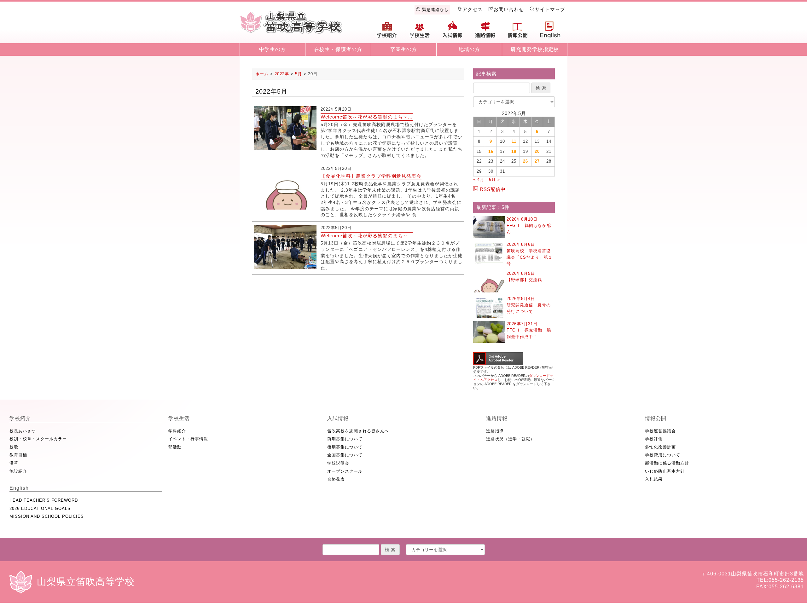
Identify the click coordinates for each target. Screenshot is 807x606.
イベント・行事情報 (188, 438)
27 (537, 161)
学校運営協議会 (660, 431)
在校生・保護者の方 (338, 49)
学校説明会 (338, 463)
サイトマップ (550, 9)
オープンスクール (345, 471)
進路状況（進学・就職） (510, 438)
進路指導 (495, 431)
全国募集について (345, 455)
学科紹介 (177, 431)
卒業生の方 (403, 49)
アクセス (472, 9)
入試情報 (452, 32)
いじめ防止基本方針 (665, 471)
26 (525, 161)
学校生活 (420, 32)
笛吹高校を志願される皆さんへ (358, 431)
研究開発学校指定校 (535, 49)
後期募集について (345, 447)
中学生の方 (272, 49)
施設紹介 (18, 471)
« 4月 (478, 179)
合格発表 (336, 479)
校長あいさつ (22, 431)
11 (514, 141)
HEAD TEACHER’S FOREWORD (43, 500)
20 (537, 151)
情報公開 (517, 32)
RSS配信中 (493, 189)
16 (490, 151)
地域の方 (469, 49)
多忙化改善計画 (660, 447)
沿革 (13, 463)
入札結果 (654, 479)
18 (513, 151)
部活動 (175, 447)
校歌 (13, 447)
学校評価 (654, 438)
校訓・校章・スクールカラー (38, 438)
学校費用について (662, 455)
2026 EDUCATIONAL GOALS (40, 508)
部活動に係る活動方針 (667, 463)
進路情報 (485, 32)
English (550, 32)
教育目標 (18, 455)
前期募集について (345, 438)
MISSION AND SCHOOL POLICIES (46, 516)
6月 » (494, 179)
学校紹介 (387, 32)
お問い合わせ (509, 9)
